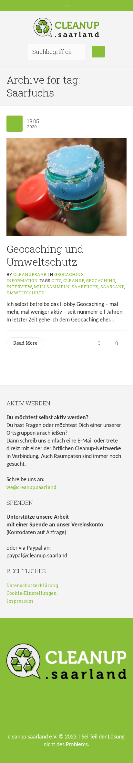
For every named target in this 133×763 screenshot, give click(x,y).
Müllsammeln (52, 287)
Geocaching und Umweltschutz (45, 255)
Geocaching (69, 274)
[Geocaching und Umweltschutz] (66, 186)
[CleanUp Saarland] (66, 27)
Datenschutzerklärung (32, 585)
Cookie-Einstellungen (31, 593)
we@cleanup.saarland (31, 487)
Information (22, 280)
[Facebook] (58, 710)
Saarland (112, 287)
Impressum (20, 601)
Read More (25, 343)
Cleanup (73, 280)
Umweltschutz (25, 293)
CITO (56, 280)
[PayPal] (99, 710)
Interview (19, 287)
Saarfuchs (85, 287)
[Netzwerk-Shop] (37, 710)
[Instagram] (78, 710)
